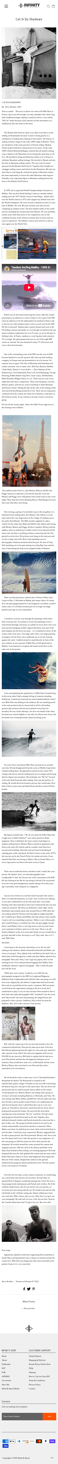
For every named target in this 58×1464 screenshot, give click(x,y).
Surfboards (6, 1364)
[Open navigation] (8, 6)
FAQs (31, 1368)
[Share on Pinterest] (33, 1290)
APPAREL (6, 1376)
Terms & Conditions (37, 1380)
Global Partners (35, 1356)
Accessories (6, 1380)
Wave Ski (5, 1385)
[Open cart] (53, 6)
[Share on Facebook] (24, 1290)
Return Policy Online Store (40, 1364)
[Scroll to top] (52, 1458)
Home (4, 1356)
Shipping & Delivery (37, 1360)
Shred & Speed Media (10, 1389)
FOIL (4, 1372)
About (4, 1360)
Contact (32, 1389)
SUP (3, 1368)
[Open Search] (48, 6)
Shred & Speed (24, 1458)
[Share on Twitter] (29, 1290)
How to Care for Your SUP (39, 1376)
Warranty (32, 1372)
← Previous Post (28, 1308)
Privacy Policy (35, 1385)
